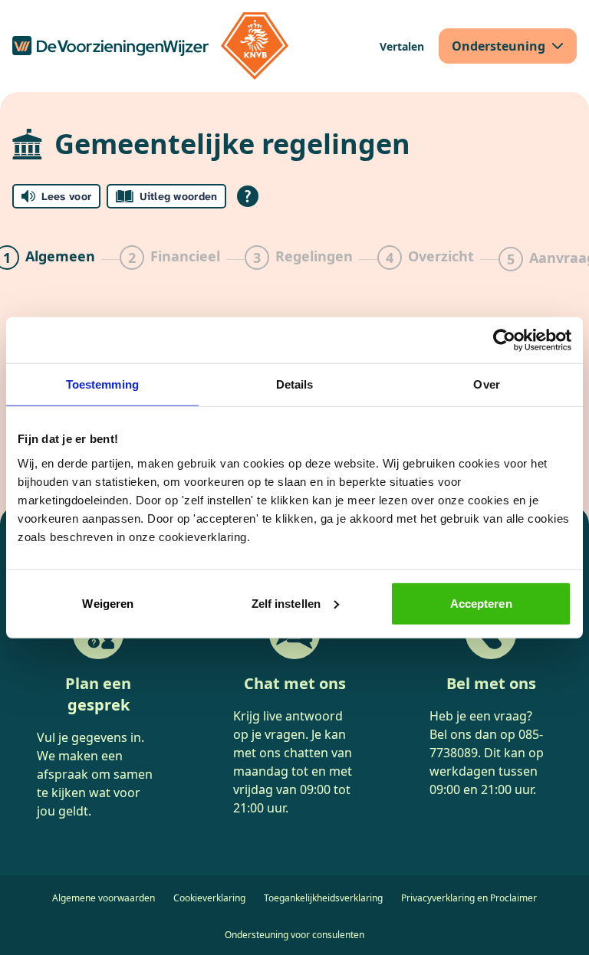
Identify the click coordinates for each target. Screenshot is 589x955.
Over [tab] (486, 384)
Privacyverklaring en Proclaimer (469, 897)
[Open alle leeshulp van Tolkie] (247, 196)
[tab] (170, 259)
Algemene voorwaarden (103, 897)
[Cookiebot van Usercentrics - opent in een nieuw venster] (504, 340)
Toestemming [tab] (102, 384)
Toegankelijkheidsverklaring (323, 897)
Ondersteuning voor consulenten (294, 934)
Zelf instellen (286, 602)
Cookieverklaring (209, 897)
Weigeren (107, 602)
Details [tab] (295, 384)
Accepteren (481, 602)
